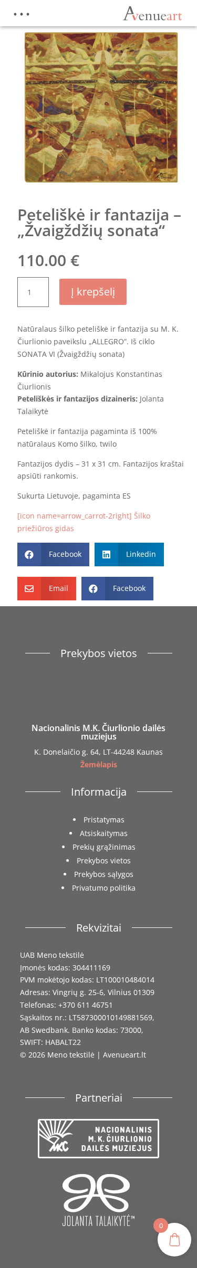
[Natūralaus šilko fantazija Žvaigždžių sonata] (101, 188)
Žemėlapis (98, 764)
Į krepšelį (93, 291)
